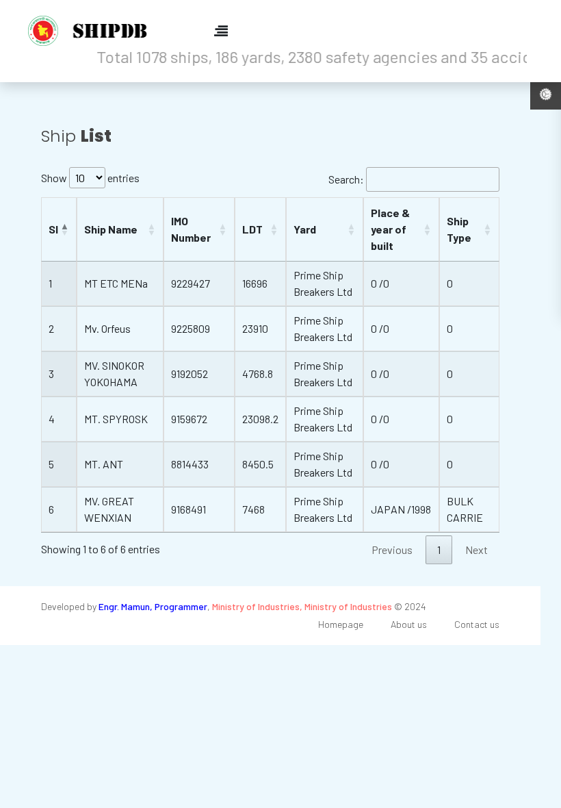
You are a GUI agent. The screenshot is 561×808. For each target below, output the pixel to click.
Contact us (476, 624)
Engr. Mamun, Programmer (153, 606)
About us (409, 624)
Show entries (90, 177)
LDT (252, 229)
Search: (346, 179)
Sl (53, 229)
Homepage (340, 624)
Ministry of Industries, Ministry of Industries (302, 606)
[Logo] (92, 31)
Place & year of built (390, 229)
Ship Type (459, 229)
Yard (304, 229)
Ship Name (111, 229)
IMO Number (191, 229)
